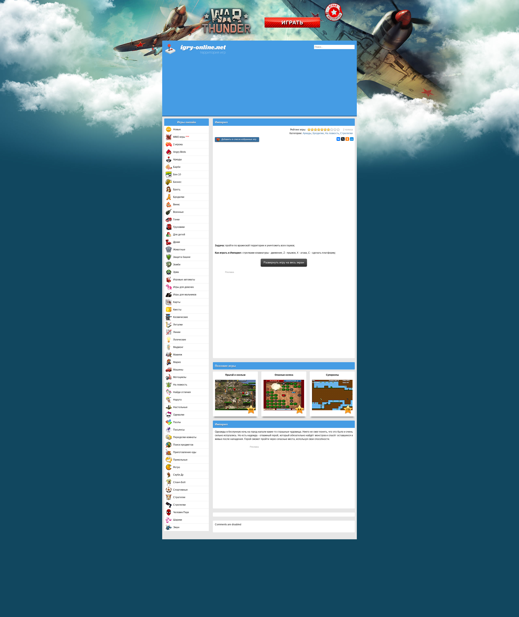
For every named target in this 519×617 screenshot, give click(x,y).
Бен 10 (177, 174)
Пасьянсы (179, 429)
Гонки (176, 219)
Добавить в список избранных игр (238, 139)
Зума (176, 272)
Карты (176, 302)
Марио (177, 362)
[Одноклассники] (347, 139)
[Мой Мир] (352, 139)
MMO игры (181, 137)
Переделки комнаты (184, 437)
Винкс (176, 204)
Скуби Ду (178, 474)
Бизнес (177, 182)
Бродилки (178, 197)
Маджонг (178, 347)
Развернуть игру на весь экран (284, 262)
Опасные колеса (284, 375)
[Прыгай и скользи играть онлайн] (235, 394)
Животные (179, 249)
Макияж (177, 354)
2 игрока (178, 144)
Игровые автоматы (184, 279)
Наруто (177, 399)
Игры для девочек (183, 287)
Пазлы (177, 422)
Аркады (177, 159)
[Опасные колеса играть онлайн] (284, 394)
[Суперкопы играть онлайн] (332, 394)
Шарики (177, 519)
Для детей (179, 234)
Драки (176, 242)
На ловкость (180, 384)
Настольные (180, 407)
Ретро (176, 467)
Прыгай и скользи (235, 375)
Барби (176, 167)
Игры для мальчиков (184, 294)
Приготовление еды (184, 452)
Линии (176, 332)
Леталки (178, 324)
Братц (176, 189)
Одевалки (178, 414)
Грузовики (179, 227)
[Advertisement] (259, 87)
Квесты (177, 309)
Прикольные (180, 459)
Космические (180, 317)
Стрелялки (179, 504)
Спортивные (180, 489)
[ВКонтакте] (338, 139)
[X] (343, 139)
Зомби (176, 264)
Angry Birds (179, 152)
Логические (179, 339)
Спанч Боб (179, 482)
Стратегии (179, 497)
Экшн (176, 527)
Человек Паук (181, 512)
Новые (177, 129)
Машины (178, 369)
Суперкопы (332, 375)
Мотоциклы (179, 377)
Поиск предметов (183, 444)
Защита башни (181, 257)
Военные (178, 212)
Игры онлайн (200, 49)
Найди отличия (182, 392)
